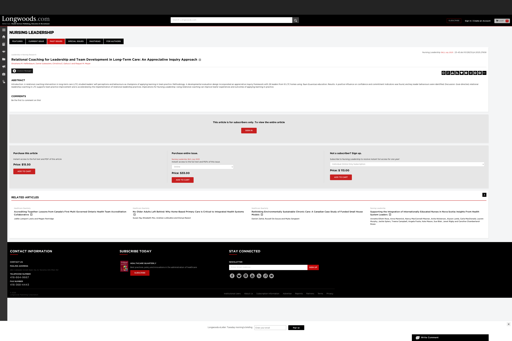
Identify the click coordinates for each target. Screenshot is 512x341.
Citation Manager (24, 71)
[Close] (509, 324)
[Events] (3, 51)
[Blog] (265, 277)
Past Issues (56, 41)
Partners (310, 294)
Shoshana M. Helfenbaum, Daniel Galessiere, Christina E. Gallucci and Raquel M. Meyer (51, 64)
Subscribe (454, 21)
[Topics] (3, 44)
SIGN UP (313, 267)
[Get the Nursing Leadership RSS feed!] (457, 73)
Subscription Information (267, 294)
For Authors (113, 41)
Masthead (95, 41)
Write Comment (430, 338)
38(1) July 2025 (447, 52)
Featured (17, 41)
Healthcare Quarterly (143, 263)
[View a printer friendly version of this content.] (453, 73)
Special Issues (76, 41)
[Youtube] (252, 275)
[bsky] (239, 275)
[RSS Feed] (259, 275)
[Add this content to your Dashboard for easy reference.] (462, 73)
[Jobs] (3, 74)
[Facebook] (232, 275)
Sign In (249, 130)
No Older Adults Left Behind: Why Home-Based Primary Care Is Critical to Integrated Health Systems (188, 212)
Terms (321, 294)
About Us (248, 294)
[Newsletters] (272, 275)
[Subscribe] (3, 81)
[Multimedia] (3, 66)
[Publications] (3, 59)
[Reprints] (444, 73)
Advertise (287, 294)
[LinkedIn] (245, 275)
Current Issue (36, 41)
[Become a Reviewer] (448, 73)
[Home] (3, 36)
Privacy (330, 294)
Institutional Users (232, 294)
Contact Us (16, 262)
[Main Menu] (3, 31)
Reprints (299, 294)
